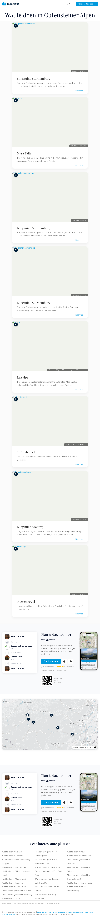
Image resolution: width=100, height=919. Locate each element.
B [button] (57, 727)
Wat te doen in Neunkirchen (14, 867)
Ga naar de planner (86, 4)
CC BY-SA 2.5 (82, 444)
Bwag (74, 71)
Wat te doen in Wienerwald (14, 879)
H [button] (28, 719)
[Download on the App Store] (64, 661)
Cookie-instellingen (8, 914)
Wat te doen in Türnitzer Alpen (48, 867)
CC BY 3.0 (83, 146)
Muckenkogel (26, 601)
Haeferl (73, 594)
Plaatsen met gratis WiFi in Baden (16, 891)
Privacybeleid (88, 912)
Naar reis (79, 91)
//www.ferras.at (70, 444)
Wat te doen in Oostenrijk (13, 856)
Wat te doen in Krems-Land (79, 856)
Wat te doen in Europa (12, 852)
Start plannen (51, 661)
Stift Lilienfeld (26, 452)
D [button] (72, 734)
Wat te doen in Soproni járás (79, 883)
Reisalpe (22, 377)
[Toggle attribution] (95, 747)
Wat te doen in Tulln (11, 898)
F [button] (27, 715)
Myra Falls (24, 153)
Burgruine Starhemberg (33, 78)
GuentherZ (74, 146)
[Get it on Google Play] (70, 661)
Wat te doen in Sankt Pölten (14, 887)
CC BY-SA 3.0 (81, 71)
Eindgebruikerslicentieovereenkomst (70, 912)
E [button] (33, 722)
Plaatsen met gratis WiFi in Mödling (17, 894)
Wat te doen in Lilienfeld (12, 883)
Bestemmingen (42, 912)
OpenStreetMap (80, 747)
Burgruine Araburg (30, 527)
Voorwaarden (53, 912)
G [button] (51, 715)
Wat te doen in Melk (76, 852)
